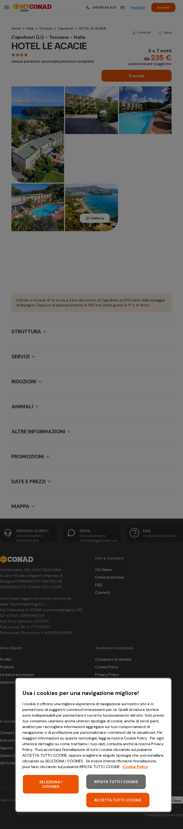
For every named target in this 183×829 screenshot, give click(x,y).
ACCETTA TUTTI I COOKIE (118, 800)
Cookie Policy (135, 766)
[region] (93, 745)
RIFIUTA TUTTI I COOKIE (116, 781)
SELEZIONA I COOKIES (50, 784)
